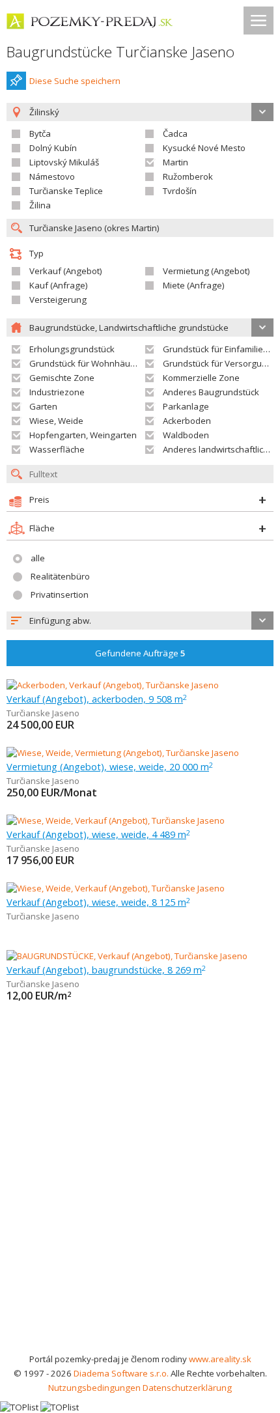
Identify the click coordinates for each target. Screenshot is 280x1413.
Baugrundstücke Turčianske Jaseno (120, 52)
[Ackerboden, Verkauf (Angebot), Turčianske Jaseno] (113, 685)
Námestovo (52, 176)
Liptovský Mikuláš (64, 162)
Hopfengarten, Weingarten (83, 435)
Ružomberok (188, 176)
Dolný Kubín (53, 148)
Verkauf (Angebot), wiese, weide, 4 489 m (98, 834)
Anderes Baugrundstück (211, 392)
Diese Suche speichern (74, 81)
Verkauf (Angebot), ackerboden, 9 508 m (97, 698)
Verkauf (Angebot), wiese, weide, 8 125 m (98, 901)
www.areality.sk (220, 1359)
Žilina (40, 205)
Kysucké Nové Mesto (204, 148)
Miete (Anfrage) (194, 285)
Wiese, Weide (56, 421)
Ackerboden (187, 421)
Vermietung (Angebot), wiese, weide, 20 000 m (110, 766)
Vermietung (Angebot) (206, 271)
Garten (43, 406)
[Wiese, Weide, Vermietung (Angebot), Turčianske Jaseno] (123, 753)
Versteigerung (58, 299)
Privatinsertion (60, 594)
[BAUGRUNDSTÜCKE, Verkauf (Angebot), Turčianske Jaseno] (127, 956)
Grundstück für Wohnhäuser (86, 363)
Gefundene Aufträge (140, 653)
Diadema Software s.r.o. (121, 1373)
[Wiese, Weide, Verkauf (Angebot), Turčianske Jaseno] (116, 820)
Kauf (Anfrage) (58, 285)
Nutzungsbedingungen (94, 1387)
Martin (175, 162)
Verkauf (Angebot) (65, 271)
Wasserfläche (57, 449)
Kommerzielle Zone (201, 378)
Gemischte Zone (61, 378)
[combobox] (140, 620)
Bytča (40, 133)
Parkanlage (186, 406)
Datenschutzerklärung (187, 1387)
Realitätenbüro (60, 576)
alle (38, 558)
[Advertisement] (140, 1205)
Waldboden (186, 435)
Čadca (175, 133)
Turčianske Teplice (66, 191)
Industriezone (57, 392)
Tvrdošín (180, 191)
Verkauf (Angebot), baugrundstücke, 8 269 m (106, 969)
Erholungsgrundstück (72, 349)
